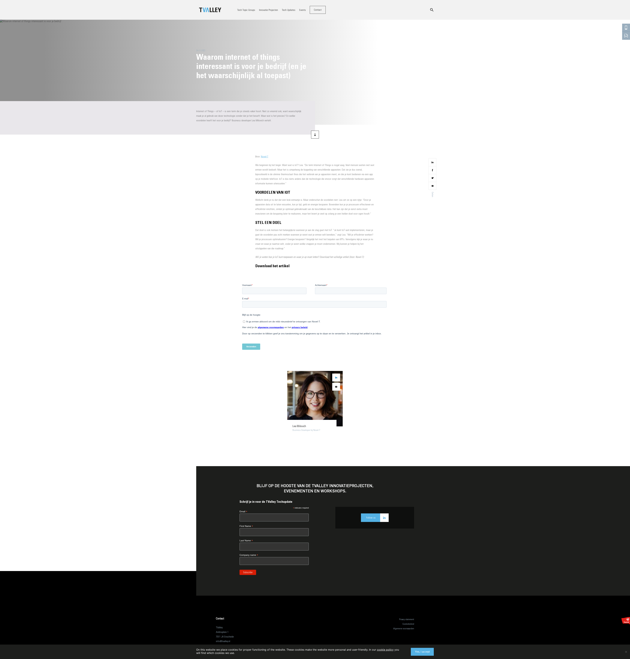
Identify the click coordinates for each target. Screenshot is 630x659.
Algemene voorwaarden (403, 628)
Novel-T (264, 156)
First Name (246, 526)
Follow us (371, 517)
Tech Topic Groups (246, 9)
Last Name (246, 540)
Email (243, 511)
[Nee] (626, 651)
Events (302, 9)
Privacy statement (406, 619)
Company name (249, 555)
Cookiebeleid (408, 624)
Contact (318, 9)
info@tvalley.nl (223, 641)
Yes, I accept (422, 651)
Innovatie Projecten (268, 9)
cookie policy (385, 649)
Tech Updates (288, 9)
